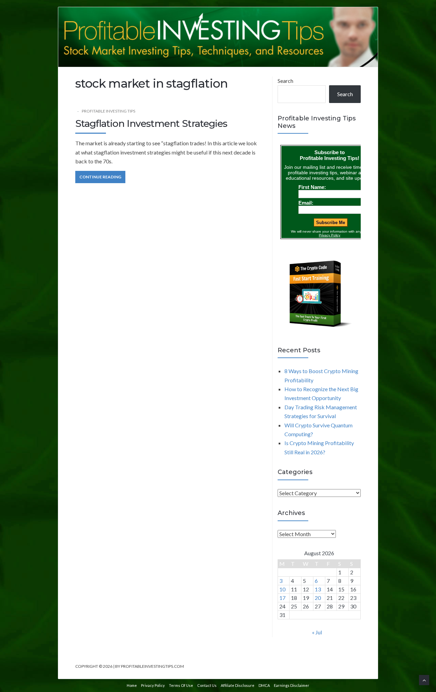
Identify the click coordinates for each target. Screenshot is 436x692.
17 (282, 597)
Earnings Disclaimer (291, 685)
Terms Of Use (181, 685)
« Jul (317, 632)
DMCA (264, 685)
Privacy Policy (153, 685)
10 (282, 589)
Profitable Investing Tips (108, 111)
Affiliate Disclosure (237, 685)
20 (318, 597)
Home (132, 685)
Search (285, 80)
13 (318, 589)
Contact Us (207, 685)
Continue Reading (100, 176)
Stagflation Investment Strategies (151, 123)
